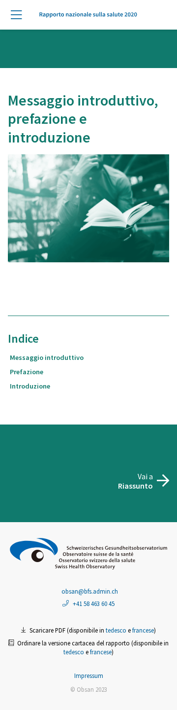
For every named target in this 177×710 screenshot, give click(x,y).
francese (143, 630)
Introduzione (30, 386)
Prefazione (26, 371)
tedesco (116, 630)
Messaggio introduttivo (47, 357)
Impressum (88, 675)
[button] (19, 15)
